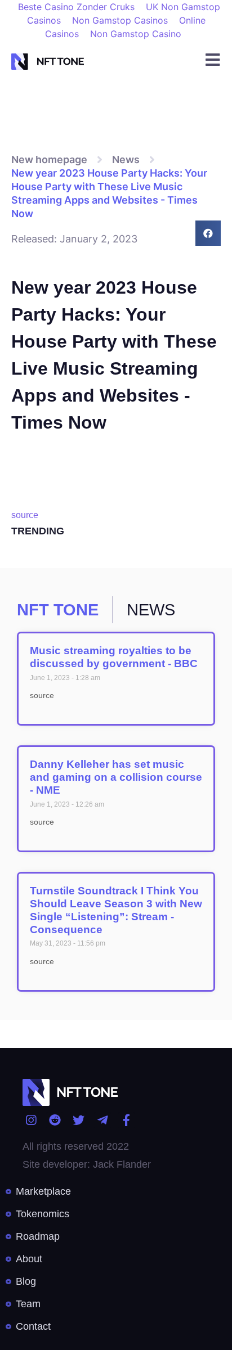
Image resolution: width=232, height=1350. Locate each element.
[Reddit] (54, 1120)
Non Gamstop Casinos (120, 20)
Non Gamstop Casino (135, 33)
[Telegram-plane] (102, 1120)
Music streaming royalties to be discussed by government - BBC (114, 657)
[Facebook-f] (126, 1120)
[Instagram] (31, 1120)
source (24, 515)
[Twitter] (78, 1120)
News (126, 159)
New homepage (49, 159)
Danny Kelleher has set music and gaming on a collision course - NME (116, 777)
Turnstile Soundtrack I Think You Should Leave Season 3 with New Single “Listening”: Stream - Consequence (116, 910)
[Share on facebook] (208, 233)
